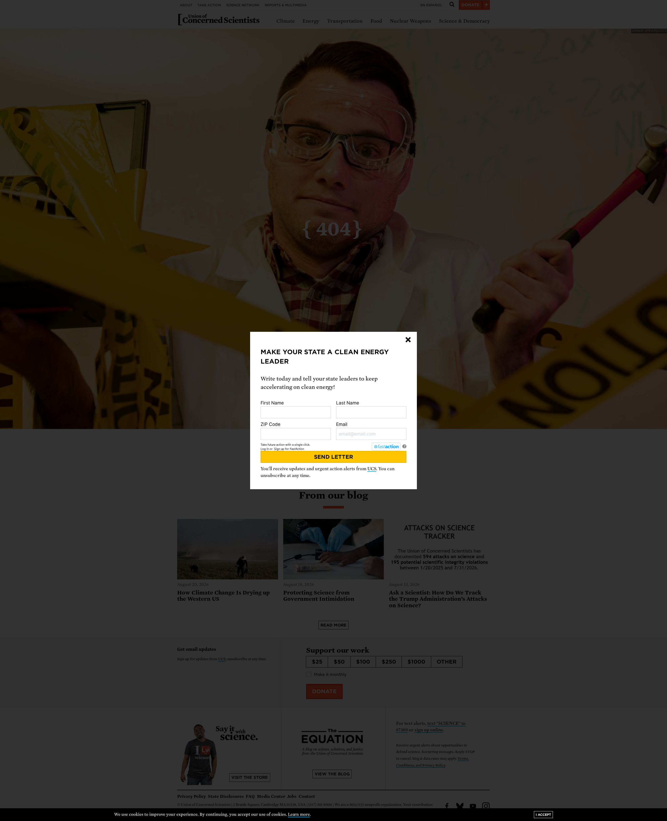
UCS (371, 468)
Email (341, 424)
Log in (265, 449)
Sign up (279, 449)
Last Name (347, 403)
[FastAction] (386, 446)
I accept (543, 815)
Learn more (299, 814)
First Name (272, 403)
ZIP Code (270, 424)
